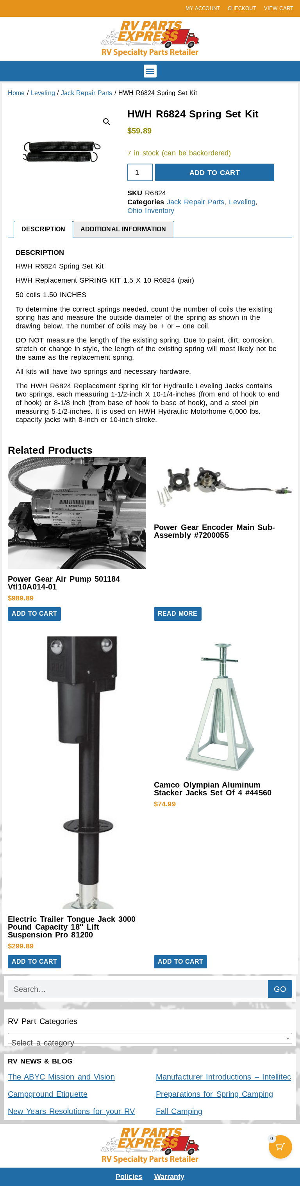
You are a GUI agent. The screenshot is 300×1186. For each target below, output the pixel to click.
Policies (129, 1177)
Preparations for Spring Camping (214, 1094)
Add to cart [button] (34, 613)
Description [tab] (43, 229)
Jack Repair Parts (86, 93)
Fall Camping (179, 1111)
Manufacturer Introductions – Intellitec (223, 1076)
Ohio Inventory (150, 210)
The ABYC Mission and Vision (61, 1076)
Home (16, 93)
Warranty (169, 1177)
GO (280, 989)
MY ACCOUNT (203, 8)
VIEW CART (278, 8)
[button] (150, 71)
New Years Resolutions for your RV (71, 1111)
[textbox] (150, 1042)
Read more (178, 613)
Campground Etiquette (48, 1094)
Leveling (43, 93)
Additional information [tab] (123, 229)
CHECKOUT (242, 8)
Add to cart (214, 173)
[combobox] (150, 1038)
